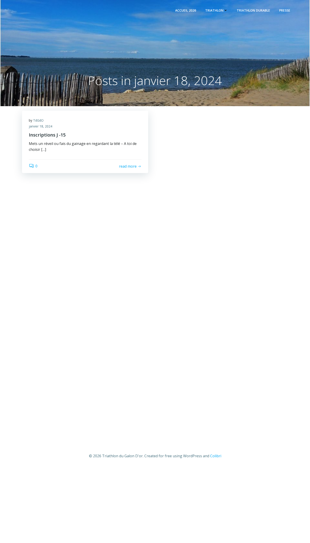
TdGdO (38, 120)
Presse (284, 10)
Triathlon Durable (253, 10)
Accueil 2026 (185, 10)
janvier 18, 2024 (40, 126)
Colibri (215, 455)
